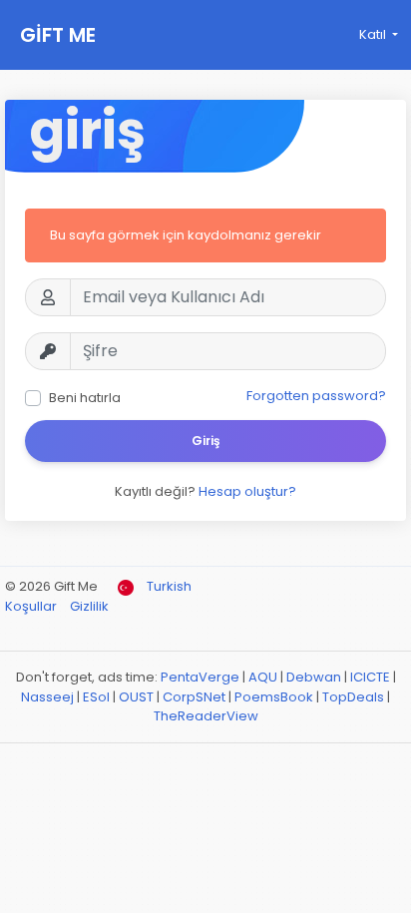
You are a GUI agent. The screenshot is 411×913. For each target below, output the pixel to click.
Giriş (206, 440)
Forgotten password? (316, 395)
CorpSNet (194, 696)
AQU (262, 677)
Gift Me (58, 35)
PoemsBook (273, 696)
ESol (96, 696)
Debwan (313, 677)
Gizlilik (89, 606)
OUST (136, 696)
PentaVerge (200, 677)
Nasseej (47, 696)
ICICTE (370, 677)
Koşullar (32, 606)
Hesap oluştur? (247, 491)
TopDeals (353, 696)
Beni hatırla (85, 397)
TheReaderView (206, 715)
